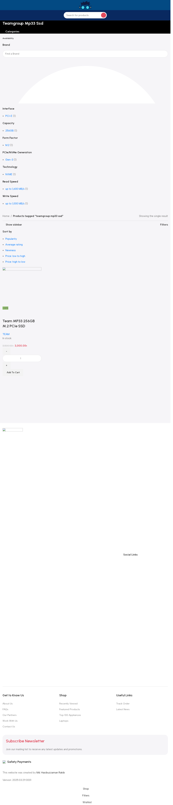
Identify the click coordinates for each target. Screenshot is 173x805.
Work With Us (10, 720)
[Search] (103, 15)
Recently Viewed (68, 703)
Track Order (123, 703)
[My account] (167, 5)
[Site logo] (85, 4)
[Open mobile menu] (4, 5)
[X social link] (147, 554)
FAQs (5, 709)
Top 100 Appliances (70, 715)
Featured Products (69, 709)
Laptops (63, 720)
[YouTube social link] (159, 554)
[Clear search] (7, 61)
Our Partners (10, 715)
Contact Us (9, 726)
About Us (8, 703)
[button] (13, 372)
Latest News (123, 709)
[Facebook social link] (141, 554)
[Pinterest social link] (165, 554)
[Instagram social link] (153, 554)
